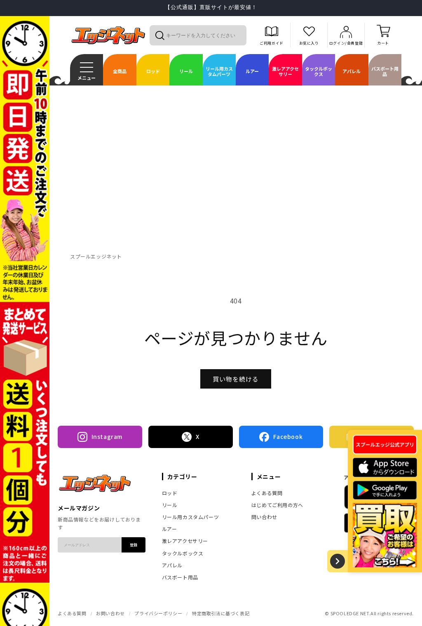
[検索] (159, 35)
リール (170, 504)
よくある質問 (267, 492)
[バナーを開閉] (337, 561)
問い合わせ (264, 516)
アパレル (172, 565)
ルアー (169, 528)
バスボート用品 (180, 577)
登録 (133, 545)
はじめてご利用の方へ (277, 504)
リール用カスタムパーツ (190, 516)
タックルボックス (183, 553)
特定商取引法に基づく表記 (220, 613)
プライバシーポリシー (158, 613)
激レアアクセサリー (185, 540)
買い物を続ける (236, 379)
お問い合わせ (110, 613)
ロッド (170, 492)
